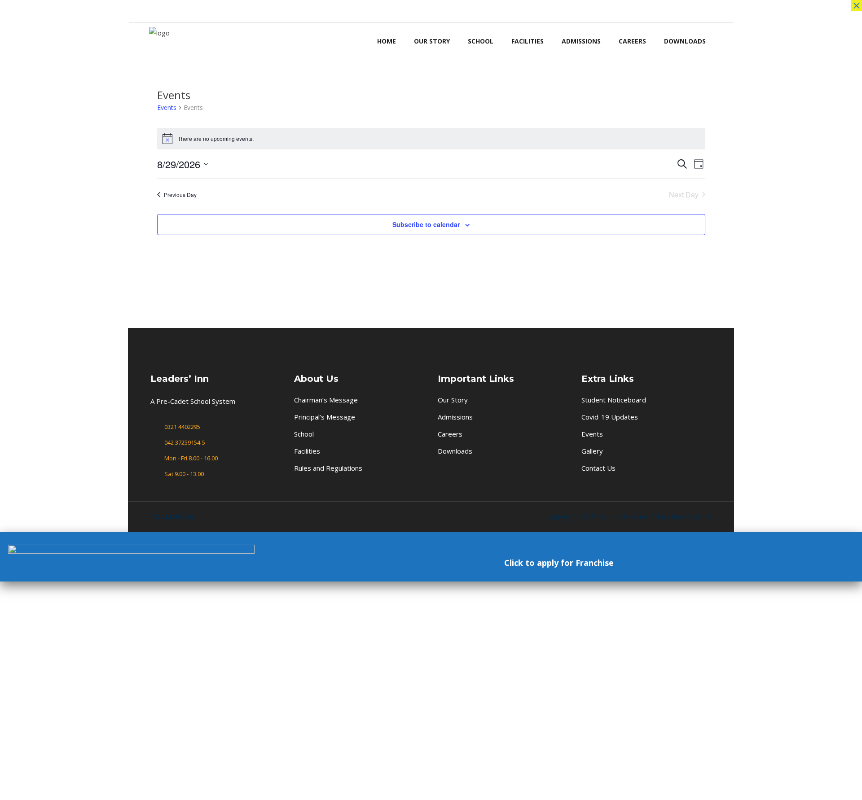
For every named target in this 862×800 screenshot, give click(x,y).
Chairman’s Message (326, 399)
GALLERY (631, 11)
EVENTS (603, 11)
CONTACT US (667, 11)
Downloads (455, 450)
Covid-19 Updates (609, 416)
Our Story (453, 399)
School (304, 433)
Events (166, 107)
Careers (450, 433)
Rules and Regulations (328, 467)
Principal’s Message (324, 416)
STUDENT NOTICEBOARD (555, 11)
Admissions (455, 416)
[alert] (431, 138)
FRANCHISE (705, 11)
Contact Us (598, 467)
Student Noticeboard (613, 399)
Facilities (307, 450)
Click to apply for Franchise (559, 562)
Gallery (592, 450)
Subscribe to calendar (426, 224)
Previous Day (180, 194)
